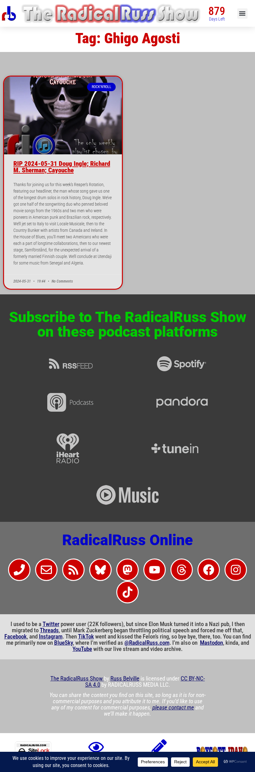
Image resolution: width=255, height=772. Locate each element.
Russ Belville (124, 678)
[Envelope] (46, 570)
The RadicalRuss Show (77, 678)
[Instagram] (236, 570)
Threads (49, 630)
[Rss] (73, 570)
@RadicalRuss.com (146, 642)
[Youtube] (154, 570)
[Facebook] (208, 570)
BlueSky (63, 642)
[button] (242, 13)
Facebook (15, 636)
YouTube (82, 649)
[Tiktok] (127, 592)
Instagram (51, 636)
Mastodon (211, 642)
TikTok (86, 636)
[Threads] (181, 570)
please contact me (173, 707)
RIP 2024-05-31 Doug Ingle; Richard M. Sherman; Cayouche (61, 167)
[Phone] (19, 570)
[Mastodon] (127, 570)
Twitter (51, 624)
